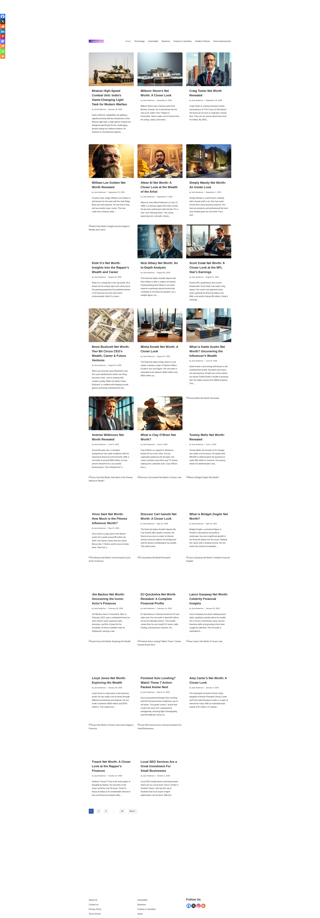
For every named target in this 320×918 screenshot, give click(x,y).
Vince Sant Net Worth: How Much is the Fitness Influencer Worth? (109, 518)
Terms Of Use (95, 914)
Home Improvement (222, 41)
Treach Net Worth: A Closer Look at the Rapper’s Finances (111, 766)
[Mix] (2, 46)
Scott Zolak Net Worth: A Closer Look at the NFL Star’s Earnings (207, 267)
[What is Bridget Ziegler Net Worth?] (208, 492)
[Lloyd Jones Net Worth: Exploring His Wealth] (111, 656)
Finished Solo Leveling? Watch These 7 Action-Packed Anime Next (158, 682)
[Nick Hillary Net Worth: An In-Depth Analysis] (160, 241)
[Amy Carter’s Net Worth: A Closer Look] (208, 656)
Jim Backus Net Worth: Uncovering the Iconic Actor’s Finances (108, 599)
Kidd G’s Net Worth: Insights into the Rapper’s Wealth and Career (110, 267)
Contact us (93, 905)
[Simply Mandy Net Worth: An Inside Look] (208, 161)
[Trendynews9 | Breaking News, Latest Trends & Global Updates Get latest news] (96, 41)
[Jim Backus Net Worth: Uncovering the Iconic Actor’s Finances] (111, 573)
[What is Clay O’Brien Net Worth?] (160, 413)
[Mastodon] (2, 41)
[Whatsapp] (2, 51)
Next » (132, 811)
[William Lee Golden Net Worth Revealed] (111, 161)
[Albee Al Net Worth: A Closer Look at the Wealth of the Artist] (160, 161)
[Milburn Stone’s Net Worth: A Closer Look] (160, 69)
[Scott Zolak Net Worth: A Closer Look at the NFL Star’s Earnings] (208, 241)
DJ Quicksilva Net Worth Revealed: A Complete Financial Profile (158, 599)
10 (122, 811)
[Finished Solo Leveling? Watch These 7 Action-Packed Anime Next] (160, 656)
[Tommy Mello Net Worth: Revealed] (208, 413)
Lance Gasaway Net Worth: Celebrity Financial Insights (208, 599)
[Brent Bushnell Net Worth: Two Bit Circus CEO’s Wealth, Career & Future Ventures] (111, 325)
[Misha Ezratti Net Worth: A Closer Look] (160, 325)
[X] (2, 21)
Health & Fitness (202, 41)
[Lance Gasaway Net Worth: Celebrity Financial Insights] (208, 573)
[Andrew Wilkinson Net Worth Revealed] (111, 413)
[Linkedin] (2, 31)
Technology (139, 41)
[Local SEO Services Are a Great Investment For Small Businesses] (160, 740)
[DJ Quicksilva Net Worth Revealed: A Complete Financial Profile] (160, 573)
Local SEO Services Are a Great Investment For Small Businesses (159, 766)
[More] (2, 56)
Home (128, 41)
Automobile (153, 41)
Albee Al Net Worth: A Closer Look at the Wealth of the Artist (159, 187)
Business (166, 41)
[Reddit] (2, 26)
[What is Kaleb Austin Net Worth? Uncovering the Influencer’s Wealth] (208, 325)
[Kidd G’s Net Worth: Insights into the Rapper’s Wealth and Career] (111, 241)
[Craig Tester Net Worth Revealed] (208, 69)
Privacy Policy (95, 909)
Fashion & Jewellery (183, 41)
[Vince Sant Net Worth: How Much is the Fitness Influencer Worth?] (111, 492)
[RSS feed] (203, 906)
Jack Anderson (100, 109)
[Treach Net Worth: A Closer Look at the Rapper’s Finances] (111, 740)
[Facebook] (2, 16)
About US (93, 900)
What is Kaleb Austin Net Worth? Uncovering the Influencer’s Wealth (207, 351)
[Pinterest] (2, 36)
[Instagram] (198, 906)
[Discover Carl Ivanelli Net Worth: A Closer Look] (160, 492)
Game (140, 914)
